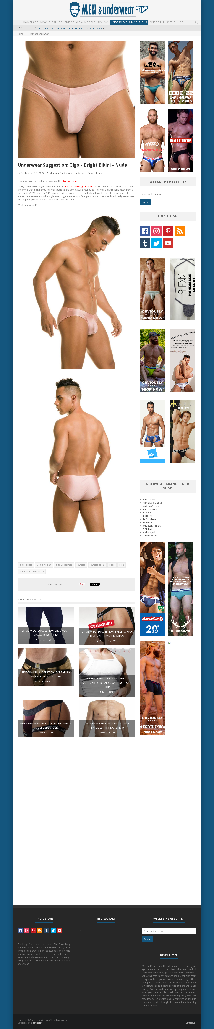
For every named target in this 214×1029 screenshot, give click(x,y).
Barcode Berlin (150, 509)
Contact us (190, 1022)
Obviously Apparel (152, 525)
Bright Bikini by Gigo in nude (78, 186)
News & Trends (51, 22)
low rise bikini (97, 565)
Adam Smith (149, 499)
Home (20, 34)
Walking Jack (149, 532)
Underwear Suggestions (129, 22)
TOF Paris (148, 529)
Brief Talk (157, 22)
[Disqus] (76, 784)
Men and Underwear (61, 172)
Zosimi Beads (150, 535)
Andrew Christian (151, 506)
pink (121, 565)
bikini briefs (26, 565)
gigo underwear (64, 565)
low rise (81, 565)
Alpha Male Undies (152, 502)
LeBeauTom (149, 519)
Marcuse (147, 522)
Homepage (30, 22)
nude (112, 565)
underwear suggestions (32, 571)
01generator (36, 1022)
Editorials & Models (80, 22)
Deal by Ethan (69, 180)
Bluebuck (147, 512)
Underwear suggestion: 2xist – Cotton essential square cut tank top (107, 683)
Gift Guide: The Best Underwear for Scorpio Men (65, 28)
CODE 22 (147, 515)
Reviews (103, 22)
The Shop (176, 22)
